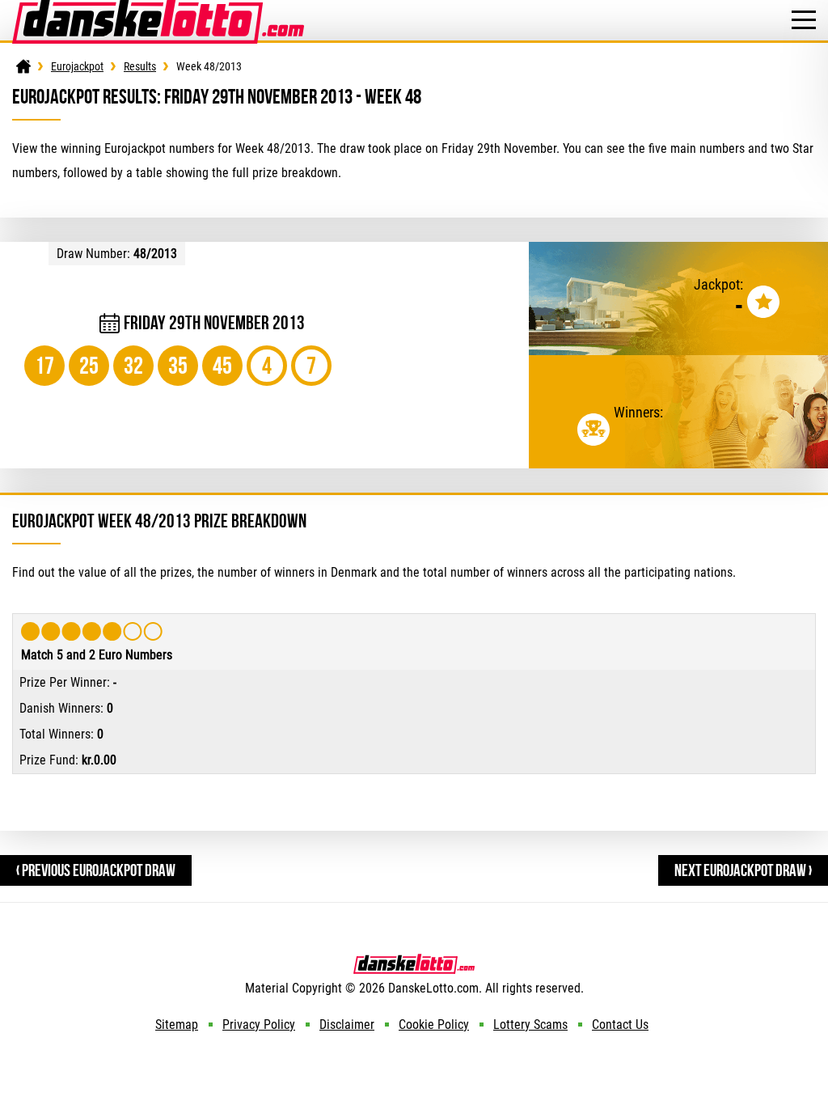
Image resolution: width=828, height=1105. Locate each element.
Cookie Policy (434, 1024)
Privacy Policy (258, 1024)
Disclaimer (346, 1024)
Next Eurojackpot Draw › (743, 870)
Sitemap (176, 1024)
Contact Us (620, 1024)
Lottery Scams (530, 1024)
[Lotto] (23, 66)
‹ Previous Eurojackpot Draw (95, 870)
